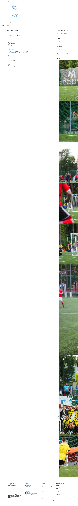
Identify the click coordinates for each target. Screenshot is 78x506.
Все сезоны (28, 485)
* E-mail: (57, 485)
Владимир (11, 4)
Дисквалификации (29, 489)
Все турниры (12, 17)
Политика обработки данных (31, 493)
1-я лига (14, 58)
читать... (58, 40)
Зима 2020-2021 (12, 52)
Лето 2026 (11, 58)
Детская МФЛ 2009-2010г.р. (20, 52)
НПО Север (11, 55)
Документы (12, 19)
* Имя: (57, 488)
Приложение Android (30, 494)
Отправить (58, 494)
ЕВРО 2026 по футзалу (30, 486)
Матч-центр (12, 2)
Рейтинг (27, 490)
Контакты (11, 21)
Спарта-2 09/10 (12, 49)
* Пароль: (58, 491)
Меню (8, 1)
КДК (10, 18)
